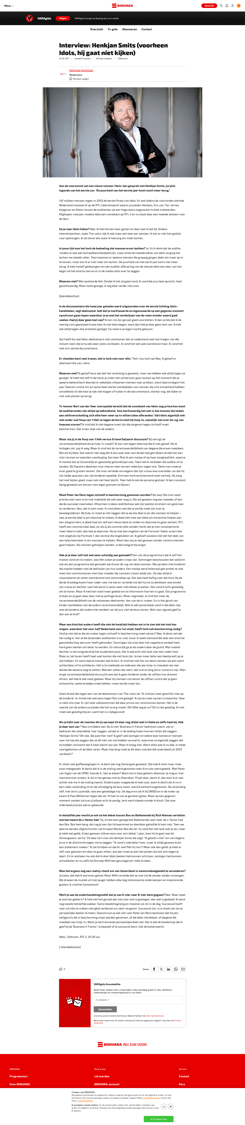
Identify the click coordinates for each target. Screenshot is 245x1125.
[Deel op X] (161, 969)
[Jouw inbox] (227, 5)
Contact (146, 29)
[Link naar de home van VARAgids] (29, 18)
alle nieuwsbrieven (155, 1016)
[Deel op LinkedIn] (168, 969)
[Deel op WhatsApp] (176, 969)
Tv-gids (113, 29)
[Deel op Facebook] (154, 969)
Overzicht (96, 29)
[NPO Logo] (238, 5)
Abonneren (129, 29)
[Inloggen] (232, 5)
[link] (63, 74)
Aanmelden (105, 1009)
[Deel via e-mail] (183, 969)
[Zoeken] (221, 5)
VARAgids (44, 18)
